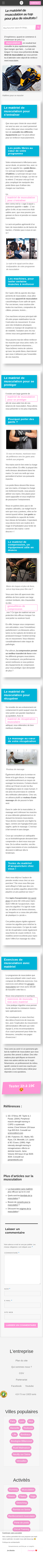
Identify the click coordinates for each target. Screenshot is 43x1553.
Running (13, 1489)
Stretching (21, 1503)
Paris (12, 1421)
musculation (13, 43)
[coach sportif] (21, 3)
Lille (14, 1434)
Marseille (14, 1428)
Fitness (11, 1496)
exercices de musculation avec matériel (20, 1000)
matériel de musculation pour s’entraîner (21, 199)
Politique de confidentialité (11, 1542)
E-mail (8, 1301)
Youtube (29, 1386)
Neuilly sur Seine (21, 1454)
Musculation (28, 1489)
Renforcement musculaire (21, 1516)
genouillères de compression (16, 607)
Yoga (32, 1496)
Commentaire (11, 1253)
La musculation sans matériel (20, 1189)
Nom (7, 1289)
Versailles (22, 1461)
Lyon (21, 1421)
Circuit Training (21, 1529)
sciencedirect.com (15, 1133)
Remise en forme (21, 1509)
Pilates (22, 1496)
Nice (30, 1421)
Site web (8, 1312)
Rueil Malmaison (21, 1447)
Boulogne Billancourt (21, 1441)
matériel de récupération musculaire (21, 720)
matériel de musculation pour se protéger (21, 398)
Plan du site (22, 1360)
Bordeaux (26, 1434)
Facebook (16, 1386)
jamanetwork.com (15, 1160)
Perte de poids (21, 1522)
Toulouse (28, 1428)
